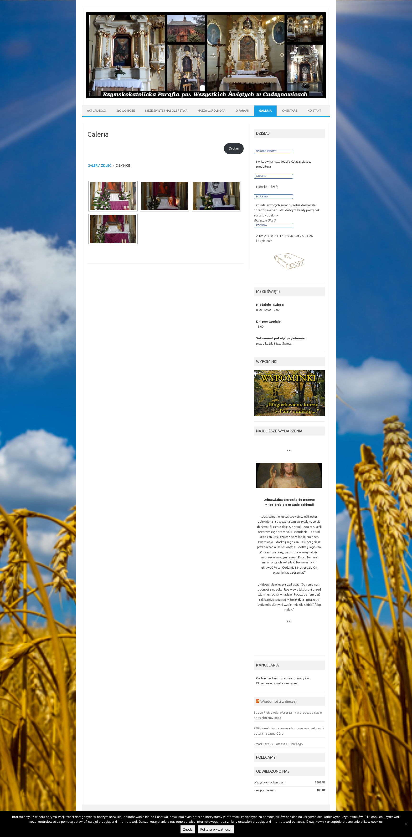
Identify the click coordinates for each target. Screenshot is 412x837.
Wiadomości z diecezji (278, 701)
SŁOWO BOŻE (125, 110)
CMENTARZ (290, 110)
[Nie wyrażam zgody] (406, 824)
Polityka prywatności (215, 829)
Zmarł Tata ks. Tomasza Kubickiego (278, 744)
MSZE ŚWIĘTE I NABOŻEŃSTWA (166, 110)
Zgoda (188, 829)
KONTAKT (314, 110)
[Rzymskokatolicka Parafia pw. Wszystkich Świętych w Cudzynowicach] (206, 97)
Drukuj (234, 148)
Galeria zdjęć (99, 165)
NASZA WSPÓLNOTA (211, 110)
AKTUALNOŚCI (96, 110)
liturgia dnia (264, 240)
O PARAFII (242, 110)
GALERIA (265, 110)
